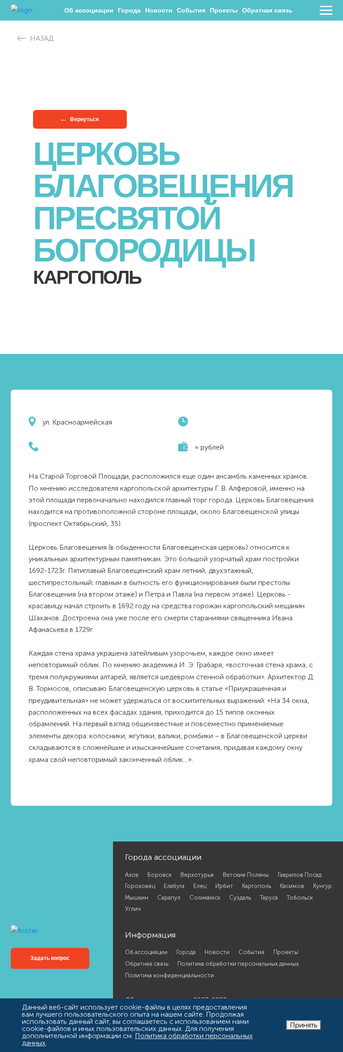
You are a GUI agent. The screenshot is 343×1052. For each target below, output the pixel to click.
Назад (42, 38)
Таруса (269, 897)
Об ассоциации (88, 10)
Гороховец (140, 886)
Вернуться (84, 119)
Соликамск (204, 897)
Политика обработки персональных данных (238, 963)
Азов (131, 874)
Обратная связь (267, 10)
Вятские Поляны (246, 874)
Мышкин (136, 897)
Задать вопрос (50, 958)
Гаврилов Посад (300, 874)
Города (129, 10)
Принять (304, 1025)
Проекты (224, 10)
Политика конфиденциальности (169, 975)
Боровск (159, 874)
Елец (199, 886)
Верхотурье (197, 874)
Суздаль (240, 897)
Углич (133, 908)
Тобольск (300, 897)
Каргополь (256, 886)
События (191, 10)
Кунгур (322, 886)
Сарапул (168, 897)
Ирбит (224, 886)
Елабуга (174, 886)
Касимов (292, 886)
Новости (158, 10)
